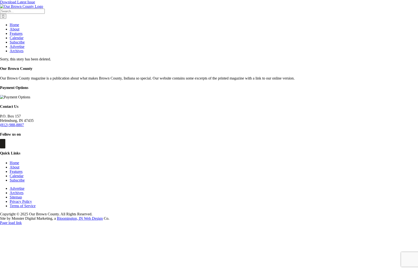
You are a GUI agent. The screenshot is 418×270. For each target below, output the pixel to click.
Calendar (16, 176)
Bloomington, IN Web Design (80, 218)
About (14, 167)
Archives (16, 193)
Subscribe (17, 180)
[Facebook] (2, 143)
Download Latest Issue (17, 2)
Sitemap (16, 197)
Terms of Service (23, 206)
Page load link (11, 223)
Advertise (17, 188)
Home (14, 163)
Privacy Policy (21, 201)
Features (16, 171)
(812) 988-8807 (12, 125)
